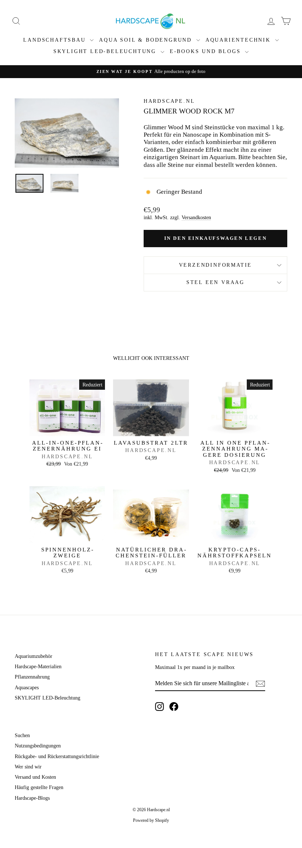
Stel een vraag (215, 282)
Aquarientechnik (239, 40)
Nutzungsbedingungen (38, 746)
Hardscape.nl (169, 101)
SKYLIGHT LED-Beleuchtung (106, 51)
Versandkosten (196, 217)
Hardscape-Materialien (38, 666)
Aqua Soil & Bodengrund (146, 40)
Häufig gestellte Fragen (39, 787)
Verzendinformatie (215, 265)
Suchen (22, 735)
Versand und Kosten (35, 777)
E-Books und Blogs (206, 51)
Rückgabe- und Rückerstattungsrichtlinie (57, 756)
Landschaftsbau (55, 40)
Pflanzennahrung (32, 677)
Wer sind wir (28, 767)
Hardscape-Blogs (32, 798)
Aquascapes (27, 687)
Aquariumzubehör (33, 656)
